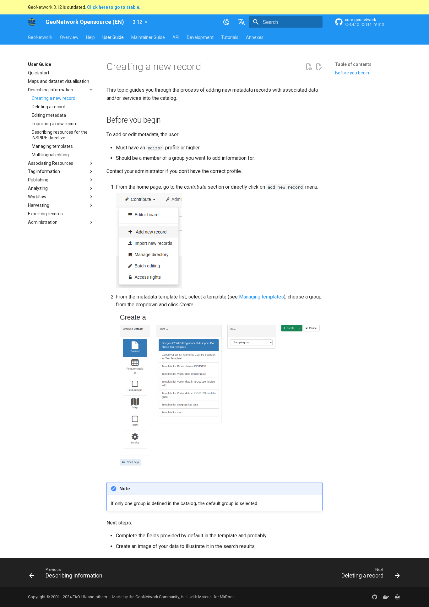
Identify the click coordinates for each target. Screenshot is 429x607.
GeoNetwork (40, 37)
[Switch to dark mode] (226, 22)
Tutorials (229, 37)
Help (90, 37)
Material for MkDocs (216, 596)
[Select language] (241, 22)
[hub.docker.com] (386, 597)
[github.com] (375, 597)
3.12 (137, 22)
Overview (69, 37)
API (175, 37)
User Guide (113, 37)
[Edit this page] (319, 67)
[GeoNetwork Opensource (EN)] (31, 22)
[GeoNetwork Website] (397, 597)
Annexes (254, 37)
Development (200, 37)
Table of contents (353, 64)
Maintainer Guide (148, 37)
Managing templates (261, 297)
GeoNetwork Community (157, 596)
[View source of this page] (308, 67)
